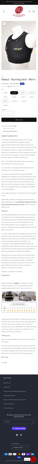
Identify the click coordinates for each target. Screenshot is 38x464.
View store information (10, 131)
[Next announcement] (35, 2)
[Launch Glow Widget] (33, 459)
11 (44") (25, 101)
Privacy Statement (9, 404)
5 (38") (6, 97)
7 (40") (24, 97)
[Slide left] (15, 73)
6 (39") (15, 97)
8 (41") (33, 97)
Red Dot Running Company (16, 460)
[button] (4, 11)
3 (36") (23, 93)
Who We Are (7, 383)
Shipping (9, 86)
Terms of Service (8, 408)
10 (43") (15, 101)
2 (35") (14, 93)
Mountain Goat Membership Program (15, 391)
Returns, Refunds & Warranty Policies (15, 399)
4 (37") (32, 93)
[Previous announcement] (3, 2)
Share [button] (5, 362)
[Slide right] (23, 73)
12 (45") (6, 105)
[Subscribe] (32, 422)
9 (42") (5, 101)
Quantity (3, 109)
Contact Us (7, 387)
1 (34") (6, 93)
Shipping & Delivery (9, 395)
